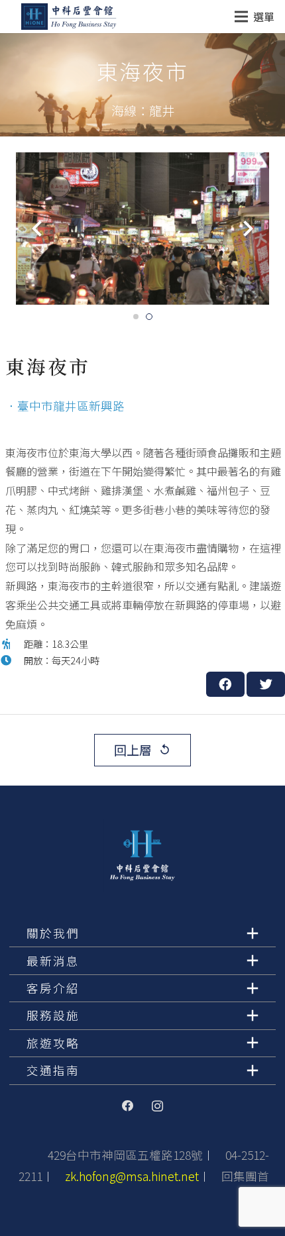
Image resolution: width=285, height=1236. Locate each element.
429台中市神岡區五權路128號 (125, 1155)
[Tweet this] (266, 684)
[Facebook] (127, 1106)
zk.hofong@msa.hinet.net (132, 1176)
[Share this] (225, 684)
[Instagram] (157, 1106)
